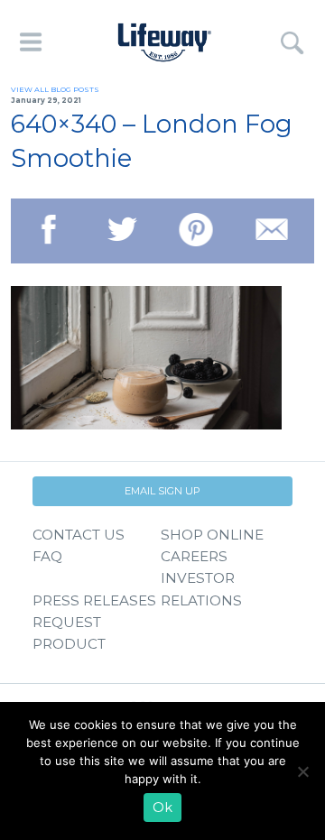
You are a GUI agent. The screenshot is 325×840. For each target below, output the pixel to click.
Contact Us (78, 534)
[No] (302, 771)
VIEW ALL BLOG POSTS (55, 89)
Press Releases (94, 600)
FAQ (47, 556)
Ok (162, 807)
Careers (194, 556)
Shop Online (212, 534)
